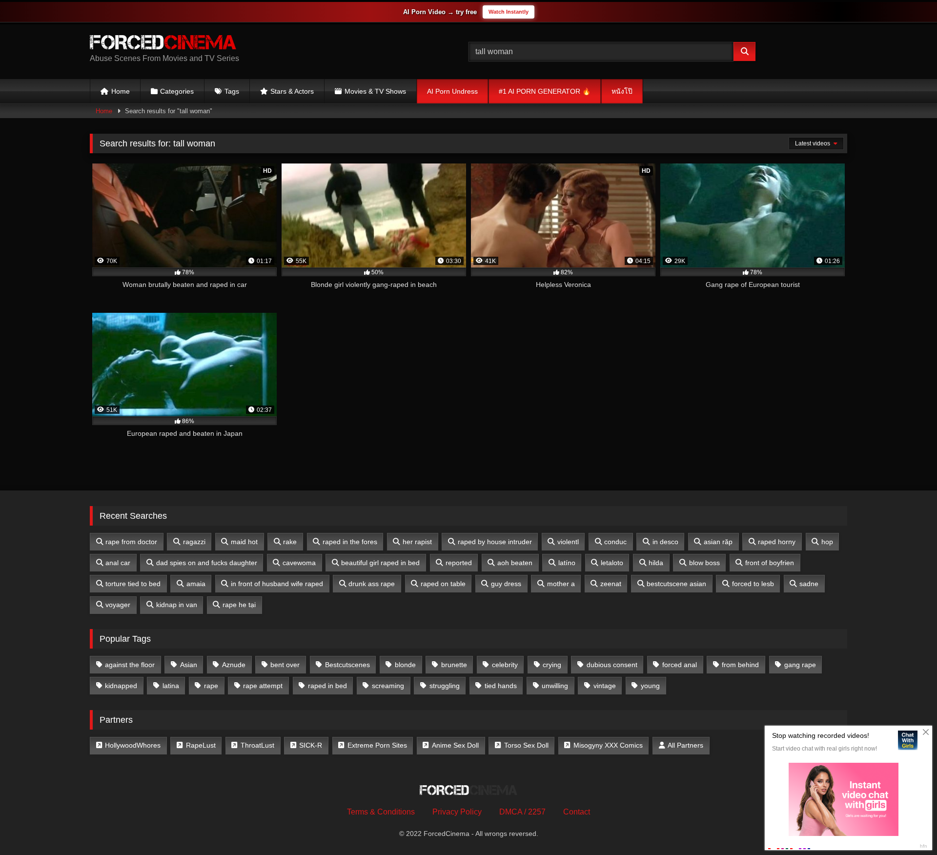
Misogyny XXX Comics (608, 745)
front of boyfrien (769, 563)
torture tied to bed (133, 584)
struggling (444, 686)
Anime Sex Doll (455, 745)
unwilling (555, 686)
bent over (285, 665)
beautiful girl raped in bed (380, 563)
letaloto (612, 563)
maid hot (244, 542)
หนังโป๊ (621, 91)
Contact (576, 812)
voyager (117, 605)
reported (459, 563)
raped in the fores (350, 542)
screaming (388, 686)
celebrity (505, 665)
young (650, 686)
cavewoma (299, 563)
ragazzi (194, 542)
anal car (117, 563)
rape (211, 686)
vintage (604, 686)
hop (827, 542)
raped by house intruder (495, 542)
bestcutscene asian (676, 584)
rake (290, 542)
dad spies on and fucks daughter (206, 563)
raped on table (443, 584)
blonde (405, 665)
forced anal (679, 665)
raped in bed (327, 686)
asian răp (718, 542)
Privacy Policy (457, 812)
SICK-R (310, 745)
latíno (566, 563)
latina (171, 686)
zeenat (610, 584)
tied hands (501, 686)
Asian (188, 665)
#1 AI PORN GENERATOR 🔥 (545, 91)
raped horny (776, 542)
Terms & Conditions (381, 812)
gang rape (800, 665)
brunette (454, 665)
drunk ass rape (371, 584)
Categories (177, 91)
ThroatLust (257, 745)
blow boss (704, 563)
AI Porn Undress (452, 91)
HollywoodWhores (133, 745)
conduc (615, 542)
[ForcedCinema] (163, 44)
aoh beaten (514, 563)
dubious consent (612, 665)
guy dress (506, 584)
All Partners (685, 745)
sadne (808, 584)
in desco (665, 542)
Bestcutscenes (347, 665)
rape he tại (239, 605)
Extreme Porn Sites (377, 745)
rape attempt (263, 686)
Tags (231, 91)
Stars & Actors (292, 91)
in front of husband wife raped (277, 584)
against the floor (130, 665)
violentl (568, 542)
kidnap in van (176, 605)
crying (552, 665)
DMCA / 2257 (522, 812)
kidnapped (121, 686)
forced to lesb (753, 584)
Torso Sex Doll (526, 745)
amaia (195, 584)
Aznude (233, 665)
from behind (740, 665)
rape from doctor (131, 542)
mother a (561, 584)
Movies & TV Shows (375, 91)
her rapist (417, 542)
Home (120, 91)
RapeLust (201, 745)
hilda (656, 563)
